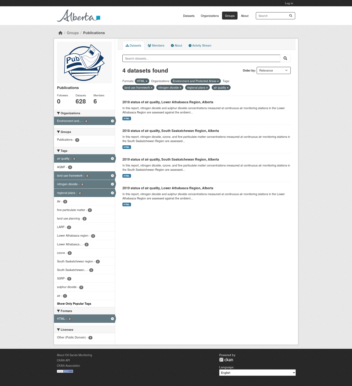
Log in (289, 3)
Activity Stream (201, 45)
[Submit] (291, 15)
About (245, 16)
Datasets (189, 16)
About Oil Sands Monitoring (74, 355)
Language (226, 367)
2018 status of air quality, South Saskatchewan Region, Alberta (170, 130)
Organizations (210, 16)
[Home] (60, 32)
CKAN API (63, 360)
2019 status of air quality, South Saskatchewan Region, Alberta (170, 159)
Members (157, 45)
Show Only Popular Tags (74, 303)
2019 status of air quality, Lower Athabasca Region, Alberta (167, 188)
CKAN (226, 360)
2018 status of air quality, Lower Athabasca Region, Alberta (167, 102)
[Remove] (146, 81)
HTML (127, 118)
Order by (249, 70)
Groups (230, 16)
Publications (94, 32)
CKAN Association (68, 365)
